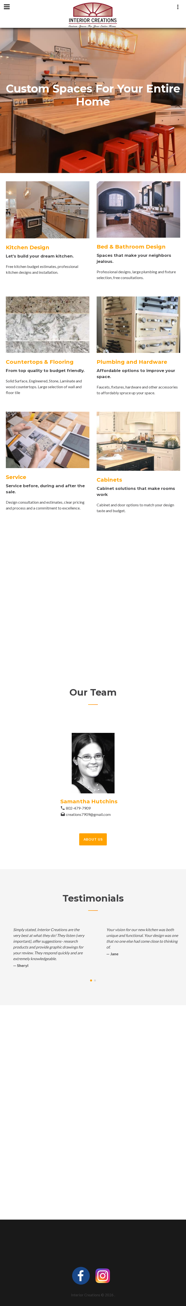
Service (16, 477)
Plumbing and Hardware (132, 362)
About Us (93, 839)
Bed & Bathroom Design (131, 246)
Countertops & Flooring (40, 362)
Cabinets (109, 480)
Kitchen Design (27, 247)
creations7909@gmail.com (88, 814)
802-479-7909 (78, 808)
